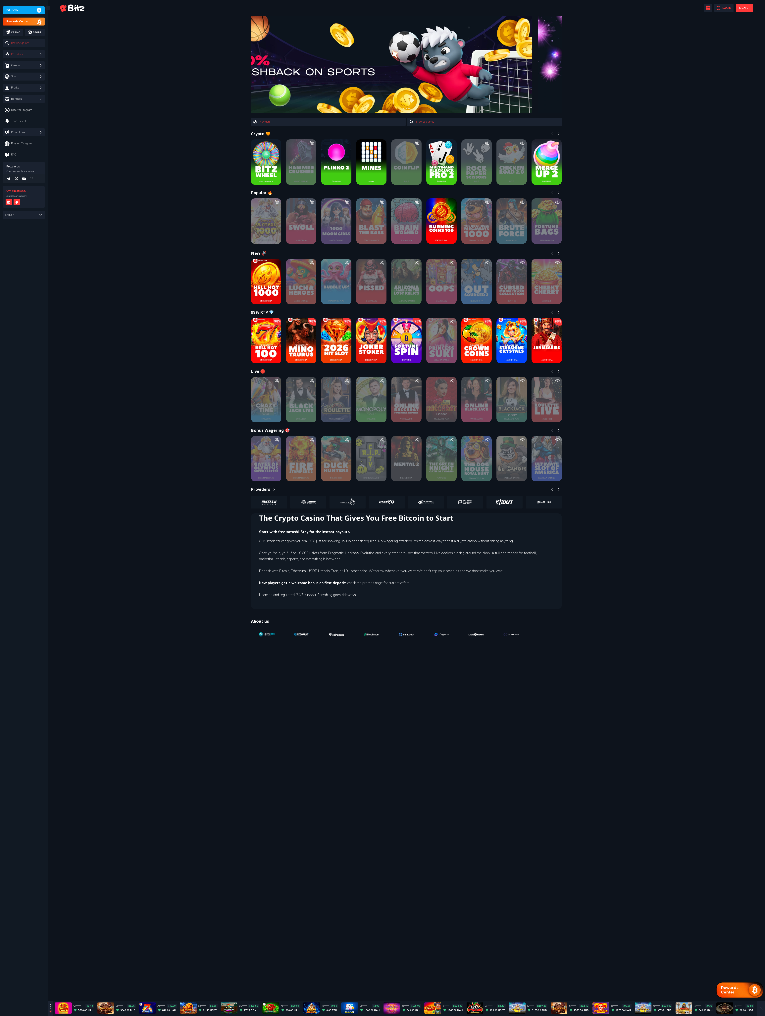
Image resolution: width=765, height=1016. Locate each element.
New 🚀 (258, 253)
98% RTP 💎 (262, 312)
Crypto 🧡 (261, 133)
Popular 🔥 (262, 192)
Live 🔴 (258, 371)
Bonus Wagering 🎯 (270, 430)
